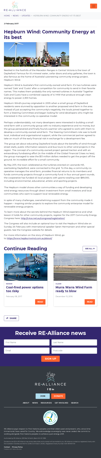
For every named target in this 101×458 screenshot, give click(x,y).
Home (7, 16)
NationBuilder (17, 449)
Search (74, 403)
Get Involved (61, 403)
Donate (58, 396)
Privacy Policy (17, 447)
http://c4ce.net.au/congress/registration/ (43, 218)
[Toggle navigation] (93, 6)
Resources (46, 403)
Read (40, 302)
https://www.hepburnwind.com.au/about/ (29, 238)
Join (42, 396)
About (26, 403)
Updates (26, 16)
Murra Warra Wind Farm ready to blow (74, 289)
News (16, 16)
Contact (7, 447)
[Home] (15, 6)
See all (89, 248)
